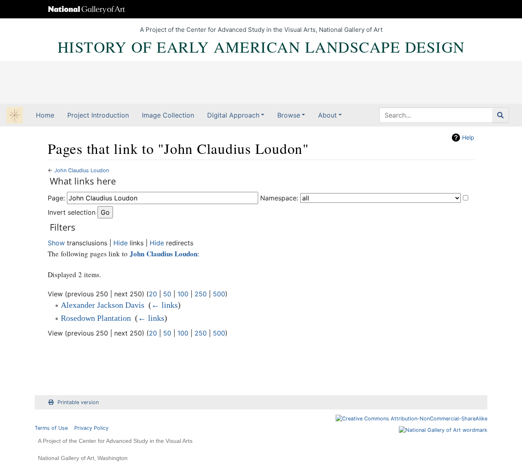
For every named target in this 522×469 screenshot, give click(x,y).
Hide (120, 243)
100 (182, 294)
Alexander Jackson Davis (102, 304)
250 (201, 294)
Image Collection (168, 115)
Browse (288, 115)
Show (56, 243)
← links (164, 304)
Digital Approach (233, 115)
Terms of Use (51, 428)
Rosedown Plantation (96, 317)
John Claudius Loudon (81, 170)
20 (153, 294)
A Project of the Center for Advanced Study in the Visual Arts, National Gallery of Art (261, 29)
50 (167, 294)
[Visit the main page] (15, 116)
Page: (56, 198)
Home (45, 115)
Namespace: (279, 198)
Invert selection (71, 212)
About (327, 115)
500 (219, 294)
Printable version (78, 402)
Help (468, 137)
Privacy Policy (91, 428)
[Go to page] (500, 115)
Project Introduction (98, 115)
